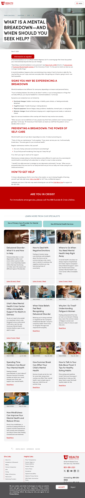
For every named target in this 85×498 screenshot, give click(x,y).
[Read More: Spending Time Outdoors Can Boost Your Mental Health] (16, 348)
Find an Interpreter (10, 467)
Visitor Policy (28, 469)
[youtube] (71, 471)
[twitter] (65, 471)
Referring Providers (10, 479)
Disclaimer (28, 471)
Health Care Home (9, 15)
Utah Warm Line (58, 182)
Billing (7, 464)
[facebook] (68, 471)
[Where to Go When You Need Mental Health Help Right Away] (68, 257)
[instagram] (78, 471)
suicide (37, 449)
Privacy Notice (14, 494)
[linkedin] (75, 471)
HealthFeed (21, 15)
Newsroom (8, 476)
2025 (28, 15)
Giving (7, 472)
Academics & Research (11, 462)
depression (30, 449)
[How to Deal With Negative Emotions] (42, 257)
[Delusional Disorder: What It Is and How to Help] (16, 257)
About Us (7, 460)
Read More (36, 331)
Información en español (23, 56)
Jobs (6, 469)
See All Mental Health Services (62, 224)
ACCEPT (61, 487)
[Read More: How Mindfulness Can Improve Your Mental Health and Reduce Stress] (16, 398)
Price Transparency (30, 460)
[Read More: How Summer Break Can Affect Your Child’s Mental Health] (42, 348)
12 (33, 15)
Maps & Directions (10, 474)
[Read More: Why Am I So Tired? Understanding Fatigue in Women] (68, 291)
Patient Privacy (29, 466)
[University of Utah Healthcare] (72, 457)
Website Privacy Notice (31, 476)
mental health (20, 449)
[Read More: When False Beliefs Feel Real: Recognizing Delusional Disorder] (42, 291)
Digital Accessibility (30, 473)
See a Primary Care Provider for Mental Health (23, 224)
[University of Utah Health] (7, 3)
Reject (73, 487)
